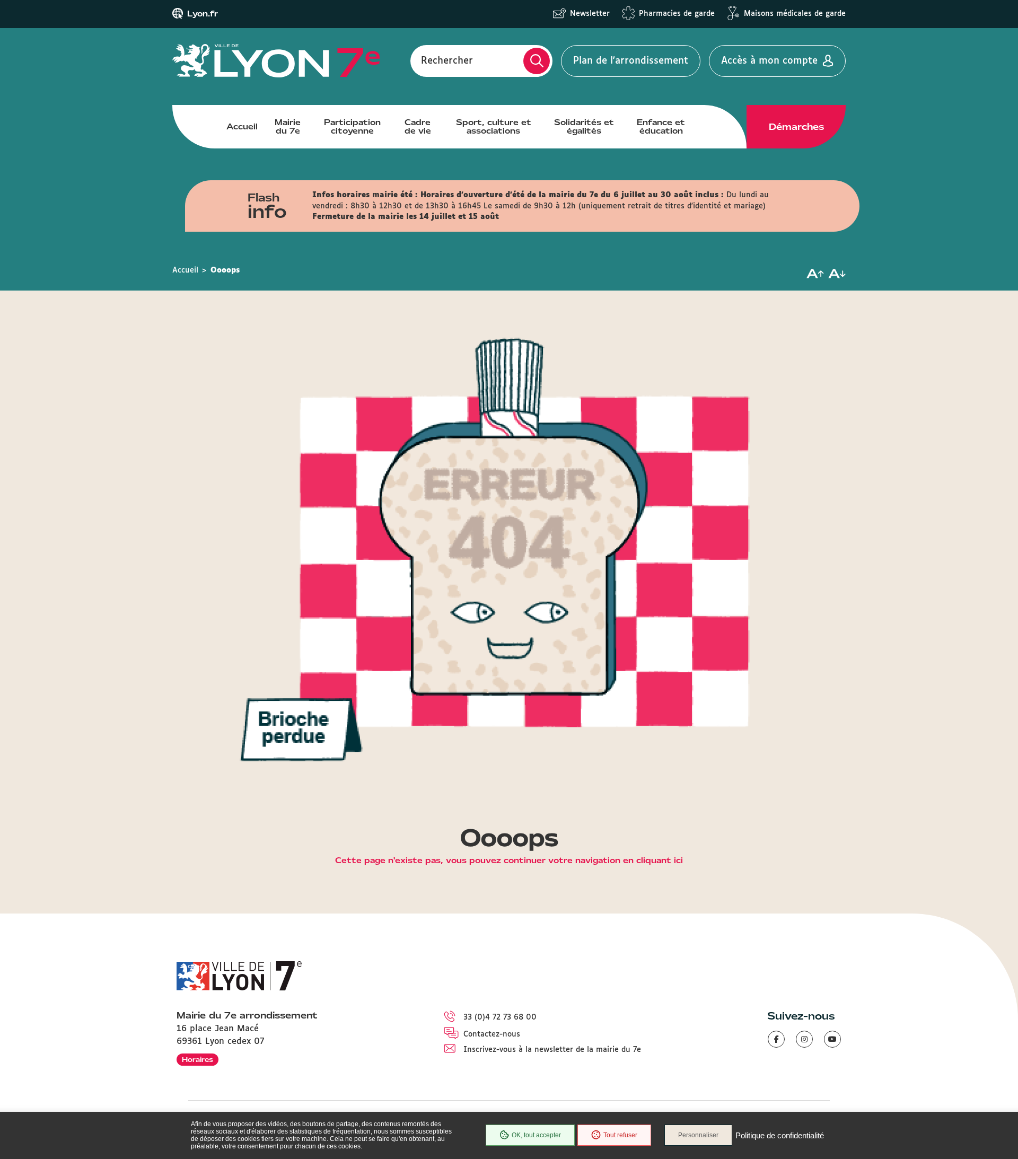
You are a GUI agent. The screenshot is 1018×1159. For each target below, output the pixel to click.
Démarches (796, 126)
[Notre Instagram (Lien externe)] (804, 1039)
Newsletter (590, 13)
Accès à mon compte (769, 61)
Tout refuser (620, 1135)
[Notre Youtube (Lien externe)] (832, 1039)
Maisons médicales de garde (795, 13)
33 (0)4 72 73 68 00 (500, 1017)
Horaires (197, 1059)
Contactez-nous (491, 1034)
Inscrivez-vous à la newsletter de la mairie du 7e (552, 1049)
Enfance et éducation (661, 126)
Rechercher (447, 61)
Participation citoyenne (352, 126)
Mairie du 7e (288, 126)
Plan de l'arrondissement (630, 61)
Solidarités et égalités (584, 126)
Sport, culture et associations (493, 126)
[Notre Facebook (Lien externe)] (776, 1039)
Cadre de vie (418, 126)
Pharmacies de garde (677, 13)
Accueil (242, 126)
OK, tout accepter (536, 1135)
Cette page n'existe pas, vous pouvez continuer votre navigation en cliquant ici (509, 861)
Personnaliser (698, 1135)
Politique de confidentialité (779, 1135)
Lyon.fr (202, 14)
